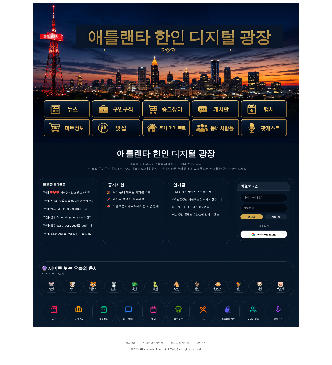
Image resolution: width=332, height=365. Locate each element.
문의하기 (201, 343)
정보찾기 (264, 225)
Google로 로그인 (266, 234)
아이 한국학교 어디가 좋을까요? (191, 207)
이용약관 (131, 343)
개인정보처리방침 (153, 343)
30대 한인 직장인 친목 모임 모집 (191, 192)
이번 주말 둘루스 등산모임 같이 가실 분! (196, 214)
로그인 (251, 216)
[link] (65, 111)
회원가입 (276, 216)
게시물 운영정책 (180, 343)
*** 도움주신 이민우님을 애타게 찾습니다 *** (198, 199)
